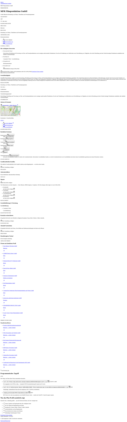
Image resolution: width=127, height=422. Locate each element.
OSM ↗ (2, 120)
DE (1, 2)
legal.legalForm (10, 138)
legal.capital (10, 145)
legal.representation (15, 155)
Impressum (3, 420)
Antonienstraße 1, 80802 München (9, 105)
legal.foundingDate (10, 142)
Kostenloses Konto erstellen (37, 71)
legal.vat (7, 148)
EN (2, 2)
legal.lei (5, 152)
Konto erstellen (8, 3)
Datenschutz (7, 420)
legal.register (11, 135)
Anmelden (3, 3)
